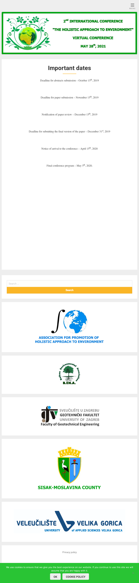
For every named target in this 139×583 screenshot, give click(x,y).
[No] (133, 572)
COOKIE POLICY (75, 576)
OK (55, 576)
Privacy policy (69, 552)
